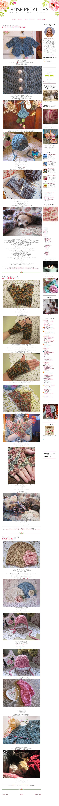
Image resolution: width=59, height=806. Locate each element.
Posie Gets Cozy (47, 359)
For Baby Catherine (13, 27)
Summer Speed (47, 356)
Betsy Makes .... (47, 362)
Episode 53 (46, 363)
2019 (45, 230)
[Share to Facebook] (32, 267)
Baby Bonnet (9, 268)
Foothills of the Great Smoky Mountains (48, 366)
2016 (45, 233)
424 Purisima (46, 392)
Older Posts (38, 794)
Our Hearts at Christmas (49, 195)
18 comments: (26, 267)
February (47, 253)
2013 (45, 237)
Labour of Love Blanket (49, 379)
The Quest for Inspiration (49, 197)
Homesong (46, 351)
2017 (45, 232)
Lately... (45, 349)
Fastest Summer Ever (48, 360)
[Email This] (29, 267)
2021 (45, 227)
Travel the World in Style (52, 154)
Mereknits (46, 344)
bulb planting (46, 390)
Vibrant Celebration (51, 168)
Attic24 (45, 355)
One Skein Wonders (29, 529)
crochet (19, 268)
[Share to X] (31, 267)
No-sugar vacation (48, 376)
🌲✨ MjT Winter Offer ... (49, 341)
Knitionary (46, 320)
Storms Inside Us (47, 382)
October (47, 240)
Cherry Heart (46, 348)
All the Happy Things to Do (49, 328)
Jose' (22, 268)
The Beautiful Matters (48, 375)
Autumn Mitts (10, 278)
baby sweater (14, 268)
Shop (26, 19)
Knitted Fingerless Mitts (28, 268)
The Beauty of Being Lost (49, 192)
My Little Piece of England (49, 385)
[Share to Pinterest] (33, 267)
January (47, 254)
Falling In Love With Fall (49, 199)
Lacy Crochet (47, 331)
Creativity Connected (51, 183)
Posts (45, 59)
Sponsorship (42, 19)
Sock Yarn (38, 529)
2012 (45, 255)
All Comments (47, 61)
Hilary (22, 529)
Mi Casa (46, 372)
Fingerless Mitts (12, 529)
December (47, 238)
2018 (45, 231)
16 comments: (26, 528)
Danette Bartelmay (49, 38)
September (47, 245)
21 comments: (26, 785)
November (47, 239)
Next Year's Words (48, 194)
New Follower (35, 268)
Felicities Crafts (47, 396)
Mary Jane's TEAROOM (49, 340)
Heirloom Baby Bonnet (21, 644)
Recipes (32, 19)
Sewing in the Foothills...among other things (49, 368)
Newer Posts (5, 794)
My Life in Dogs (47, 325)
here (21, 648)
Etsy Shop (25, 578)
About (20, 19)
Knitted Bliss (46, 336)
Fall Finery (9, 539)
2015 (45, 234)
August (47, 246)
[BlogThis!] (30, 267)
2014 (45, 236)
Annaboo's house (47, 378)
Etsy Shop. (21, 446)
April (46, 251)
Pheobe (34, 529)
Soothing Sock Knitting (51, 161)
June (46, 248)
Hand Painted (18, 529)
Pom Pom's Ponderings (49, 327)
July (46, 247)
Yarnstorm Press (47, 389)
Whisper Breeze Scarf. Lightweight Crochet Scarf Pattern (49, 333)
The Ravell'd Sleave (48, 324)
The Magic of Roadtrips (49, 393)
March (46, 252)
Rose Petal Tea (29, 10)
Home (14, 19)
